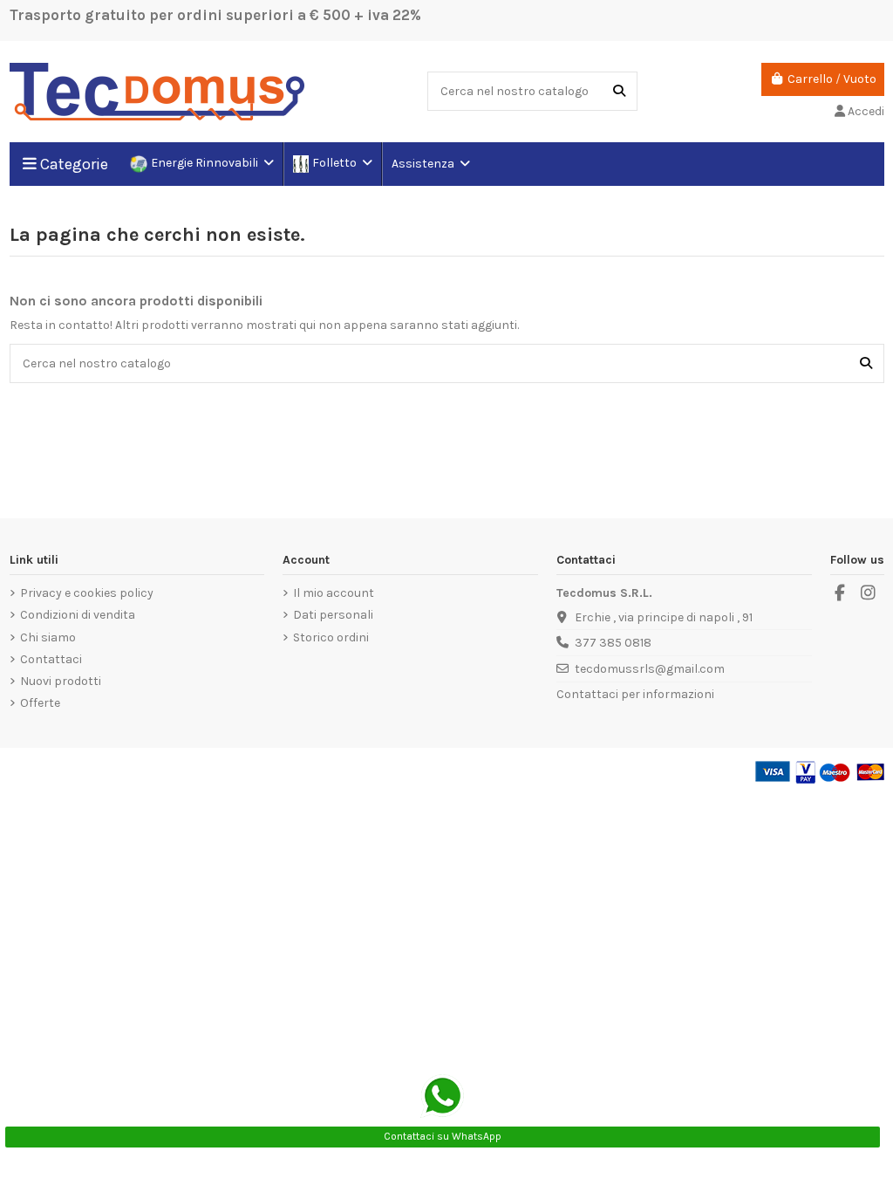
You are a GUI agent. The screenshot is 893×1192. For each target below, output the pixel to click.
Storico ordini (331, 637)
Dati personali (333, 614)
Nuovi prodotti (60, 681)
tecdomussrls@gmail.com (650, 668)
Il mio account (333, 593)
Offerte (40, 702)
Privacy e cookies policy (86, 593)
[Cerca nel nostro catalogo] (619, 91)
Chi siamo (48, 637)
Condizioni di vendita (77, 614)
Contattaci (51, 659)
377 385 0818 (613, 642)
